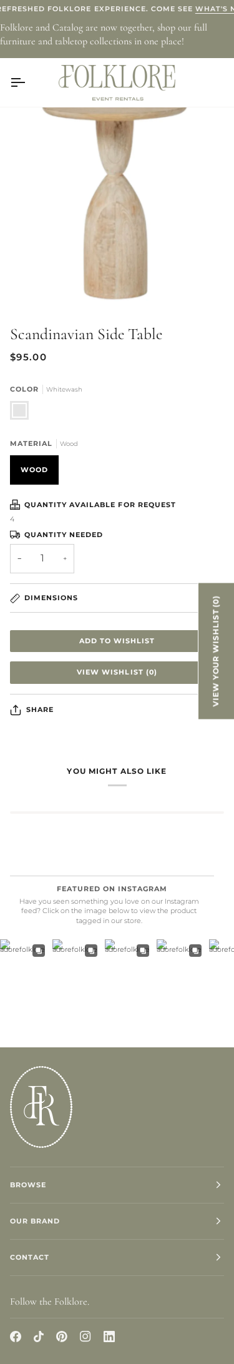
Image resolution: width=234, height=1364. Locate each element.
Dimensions (51, 597)
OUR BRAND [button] (35, 1221)
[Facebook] (15, 1336)
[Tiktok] (39, 1336)
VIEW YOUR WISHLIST (216, 650)
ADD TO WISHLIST (117, 640)
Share (40, 709)
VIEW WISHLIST (117, 672)
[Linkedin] (109, 1336)
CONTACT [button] (29, 1257)
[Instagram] (85, 1336)
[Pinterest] (61, 1336)
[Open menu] (28, 82)
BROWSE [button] (28, 1184)
